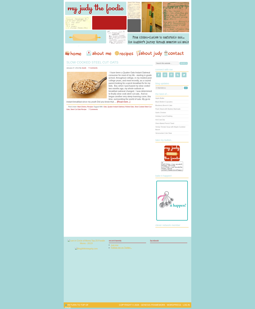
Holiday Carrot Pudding (163, 116)
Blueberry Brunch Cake (163, 105)
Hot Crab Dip (160, 120)
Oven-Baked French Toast (164, 123)
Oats (105, 107)
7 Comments (92, 68)
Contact (174, 53)
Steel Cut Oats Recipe (78, 109)
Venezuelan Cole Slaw (163, 133)
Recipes (124, 53)
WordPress (174, 305)
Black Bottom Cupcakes (164, 102)
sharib (84, 68)
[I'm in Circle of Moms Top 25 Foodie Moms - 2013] (86, 243)
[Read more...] (123, 102)
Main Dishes (81, 107)
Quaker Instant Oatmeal (116, 107)
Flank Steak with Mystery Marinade (167, 109)
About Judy (149, 53)
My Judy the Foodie (127, 23)
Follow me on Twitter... (121, 248)
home (74, 53)
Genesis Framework (153, 305)
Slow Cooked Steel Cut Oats (92, 62)
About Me (99, 53)
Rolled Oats (129, 107)
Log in (186, 305)
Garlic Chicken (160, 113)
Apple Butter (159, 98)
